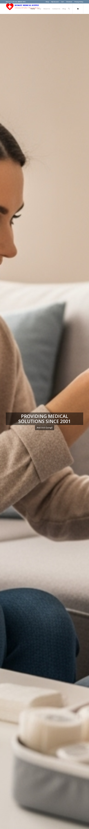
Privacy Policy (79, 2)
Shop (47, 2)
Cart (62, 2)
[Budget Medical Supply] (23, 8)
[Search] (69, 8)
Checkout (69, 2)
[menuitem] (47, 1)
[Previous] (5, 421)
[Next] (83, 421)
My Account (55, 2)
